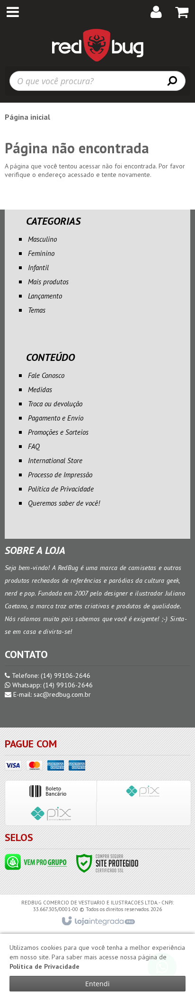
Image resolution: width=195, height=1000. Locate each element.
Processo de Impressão (60, 474)
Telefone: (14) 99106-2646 (50, 675)
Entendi (97, 983)
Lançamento (45, 295)
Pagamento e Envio (55, 417)
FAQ (34, 446)
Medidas (40, 389)
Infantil (38, 267)
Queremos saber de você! (64, 503)
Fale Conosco (46, 375)
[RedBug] (97, 45)
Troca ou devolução (55, 403)
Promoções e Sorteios (58, 432)
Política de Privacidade (61, 488)
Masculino (42, 239)
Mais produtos (48, 281)
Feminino (41, 253)
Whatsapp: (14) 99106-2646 (51, 685)
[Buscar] (172, 80)
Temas (36, 310)
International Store (55, 460)
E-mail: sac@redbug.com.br (51, 694)
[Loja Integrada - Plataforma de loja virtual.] (97, 921)
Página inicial (27, 117)
